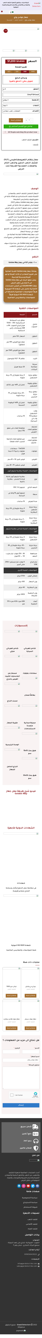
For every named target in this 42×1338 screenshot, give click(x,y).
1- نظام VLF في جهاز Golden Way (22, 263)
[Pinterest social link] (23, 145)
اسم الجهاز (34, 1057)
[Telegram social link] (15, 145)
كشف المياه (32, 1229)
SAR (17, 72)
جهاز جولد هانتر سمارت (11, 1019)
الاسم (36, 1048)
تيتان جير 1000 (12, 987)
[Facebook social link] (31, 145)
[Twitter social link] (28, 145)
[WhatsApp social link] (17, 145)
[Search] (6, 12)
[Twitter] (33, 1186)
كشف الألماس (31, 1224)
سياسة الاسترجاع (30, 1203)
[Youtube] (28, 1186)
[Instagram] (24, 1186)
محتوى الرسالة (33, 1065)
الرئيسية (10, 20)
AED (9, 72)
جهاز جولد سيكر (30, 1019)
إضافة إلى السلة (16, 120)
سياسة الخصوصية (29, 1198)
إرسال (21, 1105)
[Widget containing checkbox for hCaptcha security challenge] (24, 1095)
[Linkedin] (19, 1186)
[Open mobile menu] (39, 12)
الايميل (17, 1048)
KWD (33, 72)
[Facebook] (37, 1186)
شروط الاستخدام (30, 1207)
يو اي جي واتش (30, 987)
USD (25, 72)
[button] (21, 262)
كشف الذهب (18, 20)
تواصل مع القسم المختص (21, 126)
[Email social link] (25, 145)
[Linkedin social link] (20, 145)
